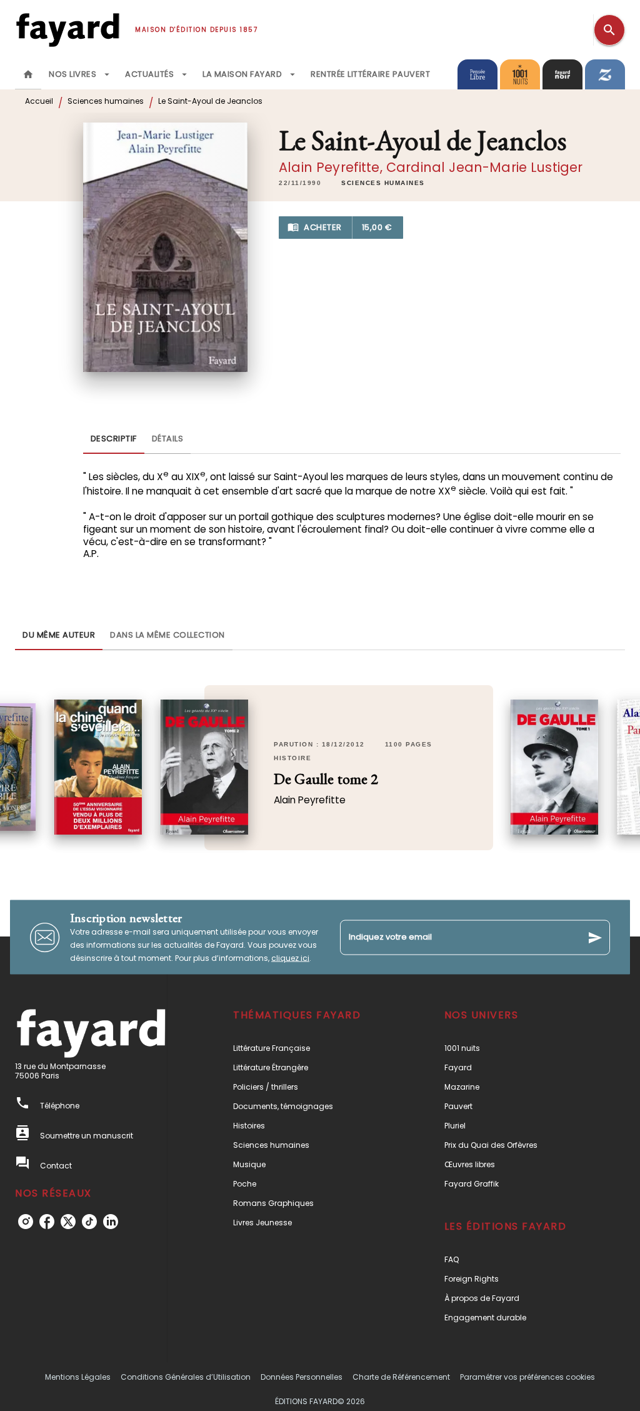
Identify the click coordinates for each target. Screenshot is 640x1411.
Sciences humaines (106, 101)
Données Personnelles (301, 1377)
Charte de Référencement (401, 1377)
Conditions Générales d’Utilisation (186, 1377)
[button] (383, 183)
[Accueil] (67, 29)
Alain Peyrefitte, (332, 167)
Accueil (39, 101)
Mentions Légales (78, 1377)
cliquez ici (290, 958)
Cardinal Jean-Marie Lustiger (484, 167)
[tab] (28, 74)
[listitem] (25, 1221)
